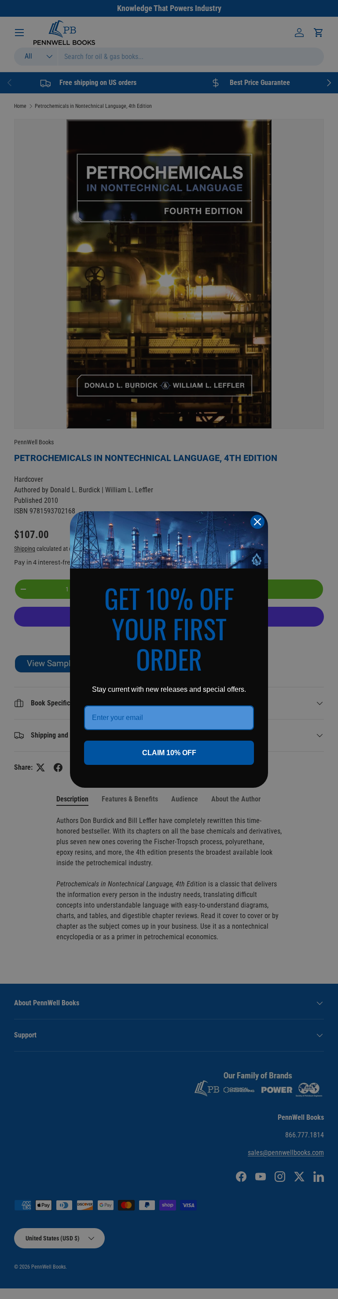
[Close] (257, 521)
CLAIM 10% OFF (169, 753)
